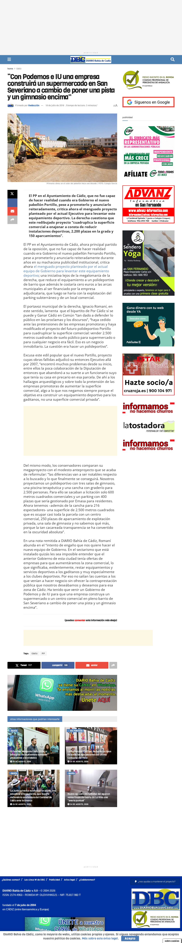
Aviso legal (69, 879)
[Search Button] (173, 59)
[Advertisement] (91, 25)
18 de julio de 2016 (55, 105)
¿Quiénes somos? (11, 879)
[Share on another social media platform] (12, 219)
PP (43, 653)
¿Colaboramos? (87, 879)
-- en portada (75, 730)
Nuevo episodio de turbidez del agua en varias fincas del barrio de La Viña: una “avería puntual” (89, 797)
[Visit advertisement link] (62, 693)
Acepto (130, 938)
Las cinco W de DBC (34, 879)
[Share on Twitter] (12, 194)
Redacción (33, 105)
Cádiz (19, 68)
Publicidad (54, 879)
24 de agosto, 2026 (21, 804)
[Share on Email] (12, 211)
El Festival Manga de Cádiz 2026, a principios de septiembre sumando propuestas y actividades (28, 755)
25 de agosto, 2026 (21, 761)
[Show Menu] (9, 59)
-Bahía (13, 730)
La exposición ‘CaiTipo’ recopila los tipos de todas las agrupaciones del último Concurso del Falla (89, 755)
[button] (155, 881)
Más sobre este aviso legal (100, 938)
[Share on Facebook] (12, 202)
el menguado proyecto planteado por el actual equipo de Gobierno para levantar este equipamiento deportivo (66, 271)
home (10, 68)
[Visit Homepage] (90, 59)
